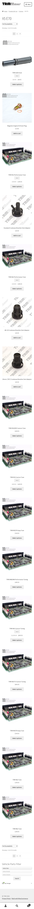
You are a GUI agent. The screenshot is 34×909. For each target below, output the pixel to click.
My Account (5, 906)
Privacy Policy (6, 898)
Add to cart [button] (17, 133)
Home (5, 11)
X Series (21, 11)
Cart (26, 904)
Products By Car (13, 11)
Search (17, 906)
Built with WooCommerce (20, 898)
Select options (17, 84)
